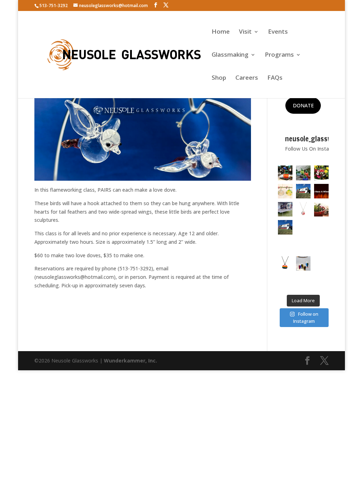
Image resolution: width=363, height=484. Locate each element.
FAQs (275, 78)
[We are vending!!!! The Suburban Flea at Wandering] (303, 191)
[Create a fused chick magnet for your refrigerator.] (285, 281)
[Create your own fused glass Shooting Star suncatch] (303, 227)
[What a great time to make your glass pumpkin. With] (285, 172)
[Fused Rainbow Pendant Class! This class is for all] (285, 263)
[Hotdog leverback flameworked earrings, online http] (285, 245)
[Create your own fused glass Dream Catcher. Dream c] (303, 245)
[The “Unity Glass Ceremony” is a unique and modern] (303, 281)
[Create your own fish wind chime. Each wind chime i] (303, 263)
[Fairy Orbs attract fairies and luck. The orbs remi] (285, 191)
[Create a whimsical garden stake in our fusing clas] (321, 172)
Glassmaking (230, 55)
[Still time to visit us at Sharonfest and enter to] (285, 209)
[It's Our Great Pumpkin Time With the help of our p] (303, 172)
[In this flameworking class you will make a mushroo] (321, 209)
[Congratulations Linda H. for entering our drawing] (321, 191)
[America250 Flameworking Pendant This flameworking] (303, 209)
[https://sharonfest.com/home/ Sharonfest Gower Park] (285, 227)
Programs (279, 55)
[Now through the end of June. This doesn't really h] (321, 263)
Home (221, 32)
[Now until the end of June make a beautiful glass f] (321, 245)
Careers (246, 78)
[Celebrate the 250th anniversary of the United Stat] (321, 227)
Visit (245, 32)
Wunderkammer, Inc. (130, 360)
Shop (219, 78)
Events (278, 32)
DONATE (303, 105)
